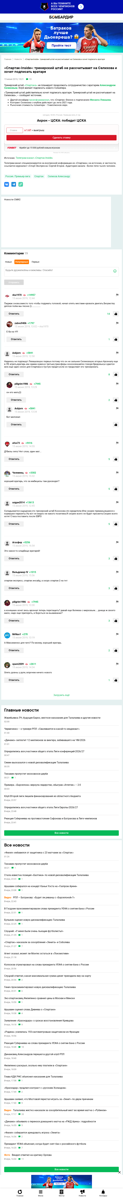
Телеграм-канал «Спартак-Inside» (34, 157)
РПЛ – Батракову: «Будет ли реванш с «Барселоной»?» (39, 897)
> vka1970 (43, 326)
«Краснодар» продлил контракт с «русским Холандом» (35, 1088)
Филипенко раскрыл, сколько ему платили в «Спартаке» (36, 1065)
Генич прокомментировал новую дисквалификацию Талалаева (40, 987)
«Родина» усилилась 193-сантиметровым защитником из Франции (41, 1032)
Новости (18, 59)
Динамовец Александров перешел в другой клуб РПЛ (34, 1054)
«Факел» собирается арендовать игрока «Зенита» (32, 1132)
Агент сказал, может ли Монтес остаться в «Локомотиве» (36, 953)
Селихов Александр (59, 176)
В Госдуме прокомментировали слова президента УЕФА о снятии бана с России (49, 908)
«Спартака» (30, 85)
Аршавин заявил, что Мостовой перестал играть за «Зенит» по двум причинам (48, 1099)
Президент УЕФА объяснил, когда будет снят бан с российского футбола (45, 1144)
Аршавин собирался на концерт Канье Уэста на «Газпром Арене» (40, 886)
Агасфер (17, 542)
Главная (7, 59)
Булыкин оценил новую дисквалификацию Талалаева (34, 920)
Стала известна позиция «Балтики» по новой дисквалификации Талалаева (46, 875)
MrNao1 (16, 634)
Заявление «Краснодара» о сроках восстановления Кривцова (39, 1020)
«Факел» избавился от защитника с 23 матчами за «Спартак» (39, 852)
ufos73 (16, 443)
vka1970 (17, 295)
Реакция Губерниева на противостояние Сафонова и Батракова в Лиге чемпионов (50, 818)
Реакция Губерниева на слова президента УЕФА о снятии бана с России (44, 1043)
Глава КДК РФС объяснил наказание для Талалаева (33, 1076)
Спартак (39, 176)
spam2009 (18, 664)
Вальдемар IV (20, 572)
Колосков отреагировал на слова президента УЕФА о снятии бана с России (46, 964)
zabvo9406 (20, 323)
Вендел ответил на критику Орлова (28, 1155)
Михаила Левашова (100, 99)
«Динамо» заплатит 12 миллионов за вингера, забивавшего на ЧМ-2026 (44, 740)
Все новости (61, 832)
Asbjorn (16, 352)
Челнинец (18, 472)
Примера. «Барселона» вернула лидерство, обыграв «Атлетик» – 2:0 (42, 785)
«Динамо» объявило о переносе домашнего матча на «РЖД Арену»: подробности (50, 1121)
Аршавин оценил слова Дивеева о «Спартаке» (30, 1009)
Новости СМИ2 (12, 199)
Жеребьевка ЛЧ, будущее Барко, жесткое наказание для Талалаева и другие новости (52, 717)
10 (22, 1047)
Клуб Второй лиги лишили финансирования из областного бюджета (42, 796)
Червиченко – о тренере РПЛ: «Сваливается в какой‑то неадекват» (42, 729)
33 (22, 1114)
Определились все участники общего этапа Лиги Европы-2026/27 (41, 807)
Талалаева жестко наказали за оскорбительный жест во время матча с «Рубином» (55, 1110)
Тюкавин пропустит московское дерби (26, 773)
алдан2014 (18, 502)
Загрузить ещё (61, 695)
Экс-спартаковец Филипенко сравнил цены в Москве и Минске (39, 998)
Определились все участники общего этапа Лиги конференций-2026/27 (44, 751)
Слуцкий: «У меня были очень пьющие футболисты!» (33, 931)
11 (22, 1159)
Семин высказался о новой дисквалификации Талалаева (36, 762)
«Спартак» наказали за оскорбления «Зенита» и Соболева (37, 942)
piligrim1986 (21, 383)
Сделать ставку (61, 137)
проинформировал (39, 99)
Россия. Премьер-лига (17, 176)
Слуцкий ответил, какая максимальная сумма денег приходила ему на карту (47, 976)
